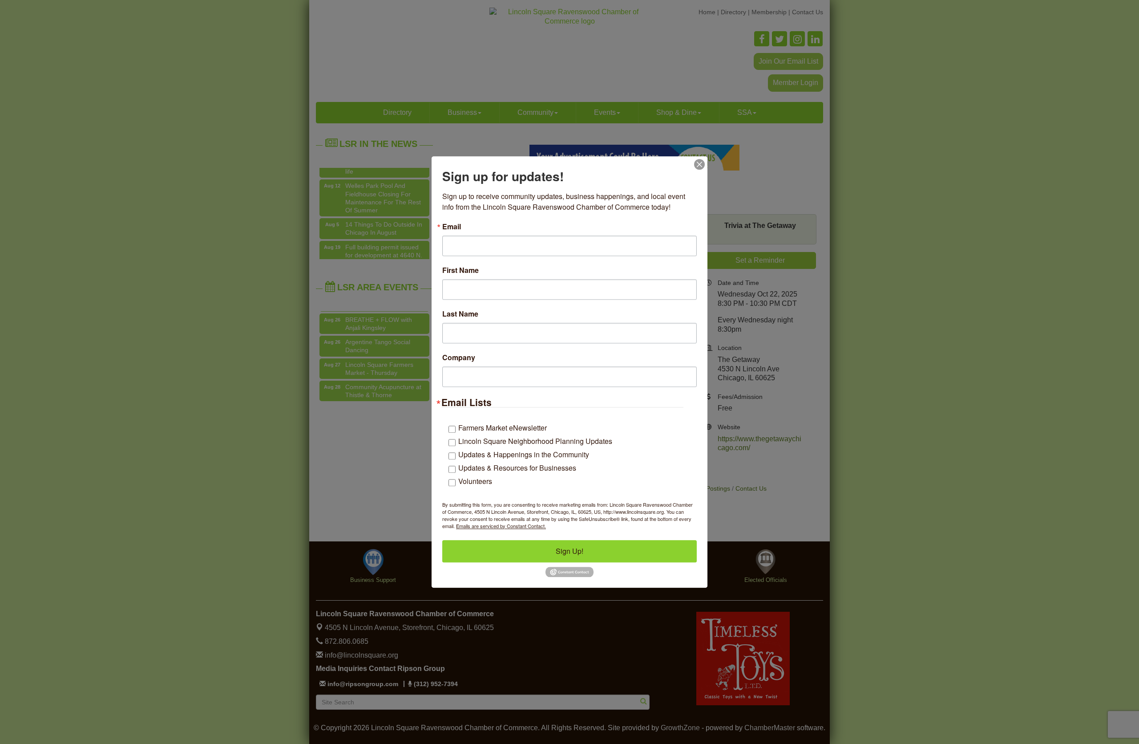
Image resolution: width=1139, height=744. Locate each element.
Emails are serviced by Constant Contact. (501, 525)
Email (451, 226)
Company (458, 357)
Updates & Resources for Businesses (517, 468)
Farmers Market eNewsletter (502, 428)
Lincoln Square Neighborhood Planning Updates (535, 441)
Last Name (460, 313)
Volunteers (475, 481)
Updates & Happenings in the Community (523, 454)
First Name (460, 270)
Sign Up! (569, 551)
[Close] (699, 164)
